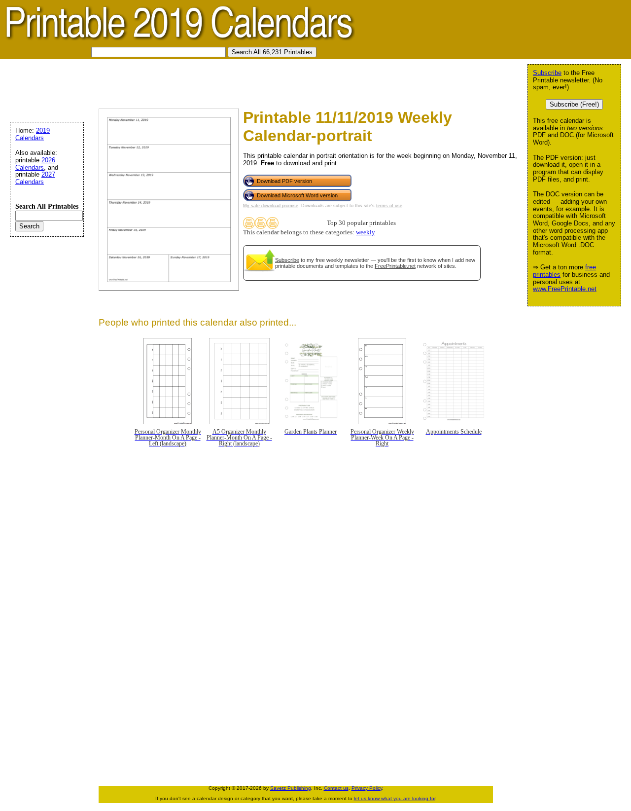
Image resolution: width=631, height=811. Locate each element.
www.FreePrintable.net (564, 289)
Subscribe (287, 260)
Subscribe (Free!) (574, 104)
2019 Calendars (32, 134)
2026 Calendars (35, 163)
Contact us (336, 788)
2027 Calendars (35, 178)
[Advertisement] (184, 81)
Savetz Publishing (290, 788)
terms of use (389, 205)
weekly (365, 232)
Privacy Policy (366, 788)
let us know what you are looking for (394, 798)
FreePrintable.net (395, 266)
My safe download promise (270, 205)
